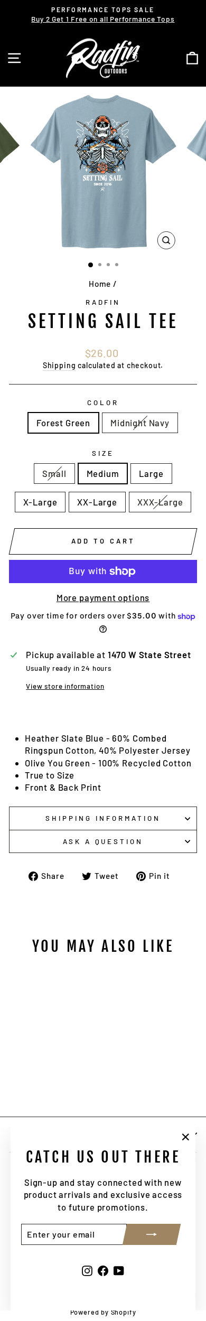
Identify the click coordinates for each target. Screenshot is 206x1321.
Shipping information (103, 818)
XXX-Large (160, 501)
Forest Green (63, 422)
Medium (103, 473)
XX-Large (97, 501)
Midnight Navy (140, 422)
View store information (65, 686)
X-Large (40, 501)
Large (151, 473)
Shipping (59, 365)
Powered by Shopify (103, 1312)
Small (54, 473)
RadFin (103, 302)
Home (100, 283)
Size (103, 453)
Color (103, 402)
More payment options (103, 597)
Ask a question (103, 841)
